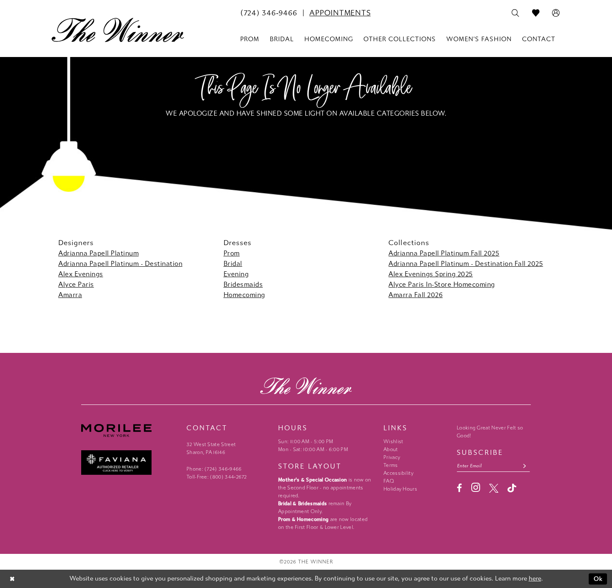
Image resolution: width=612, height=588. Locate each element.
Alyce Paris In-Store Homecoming (441, 284)
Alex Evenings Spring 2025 (430, 274)
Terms (390, 465)
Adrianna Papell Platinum (98, 253)
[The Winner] (118, 30)
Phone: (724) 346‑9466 (214, 469)
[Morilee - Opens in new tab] (129, 430)
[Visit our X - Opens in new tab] (493, 488)
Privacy (391, 457)
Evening (236, 274)
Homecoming (244, 295)
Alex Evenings (80, 274)
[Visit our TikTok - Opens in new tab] (512, 488)
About (390, 449)
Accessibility (398, 473)
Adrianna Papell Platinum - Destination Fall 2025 (465, 264)
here (535, 578)
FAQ (388, 481)
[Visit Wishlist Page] (536, 13)
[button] (556, 13)
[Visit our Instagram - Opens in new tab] (475, 487)
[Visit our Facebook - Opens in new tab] (459, 488)
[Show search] (515, 13)
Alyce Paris (76, 284)
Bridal (233, 264)
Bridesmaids (243, 284)
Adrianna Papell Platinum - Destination (120, 264)
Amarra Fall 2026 (415, 295)
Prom (232, 253)
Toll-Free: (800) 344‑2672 (217, 477)
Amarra (70, 295)
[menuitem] (268, 12)
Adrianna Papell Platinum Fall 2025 (443, 253)
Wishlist (393, 441)
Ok (598, 579)
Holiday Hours (400, 489)
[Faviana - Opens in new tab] (129, 462)
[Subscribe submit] (525, 466)
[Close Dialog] (12, 579)
